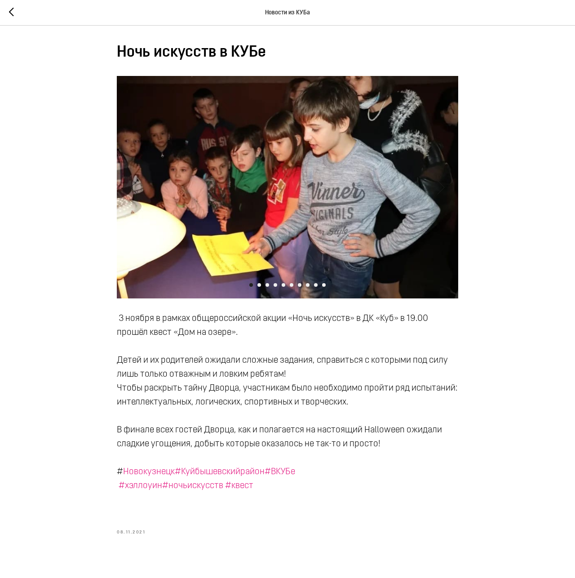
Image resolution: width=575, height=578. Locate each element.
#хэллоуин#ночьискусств (171, 485)
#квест (239, 485)
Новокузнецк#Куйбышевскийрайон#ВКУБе (209, 471)
